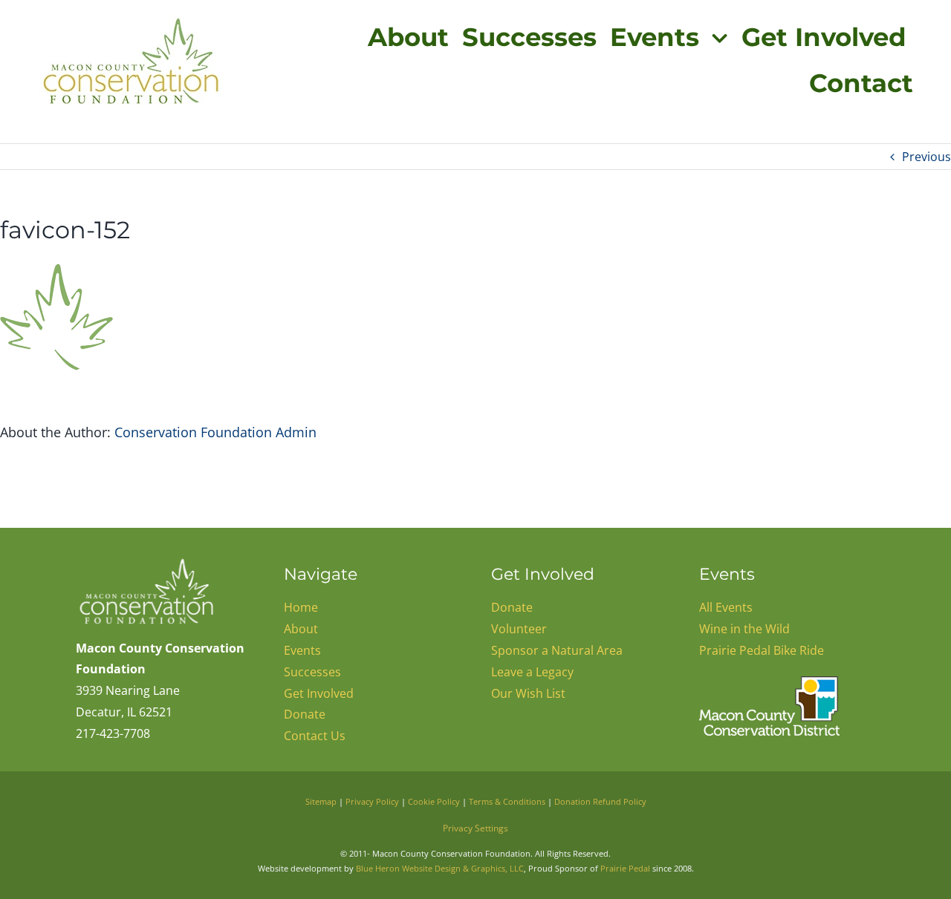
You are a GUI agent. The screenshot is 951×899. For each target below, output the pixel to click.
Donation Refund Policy (600, 801)
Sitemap (321, 801)
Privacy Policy (372, 801)
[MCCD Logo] (769, 682)
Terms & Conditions (507, 801)
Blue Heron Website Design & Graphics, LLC (440, 868)
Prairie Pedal (625, 868)
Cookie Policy (434, 801)
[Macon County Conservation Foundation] (146, 562)
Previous (926, 156)
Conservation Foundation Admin (215, 432)
